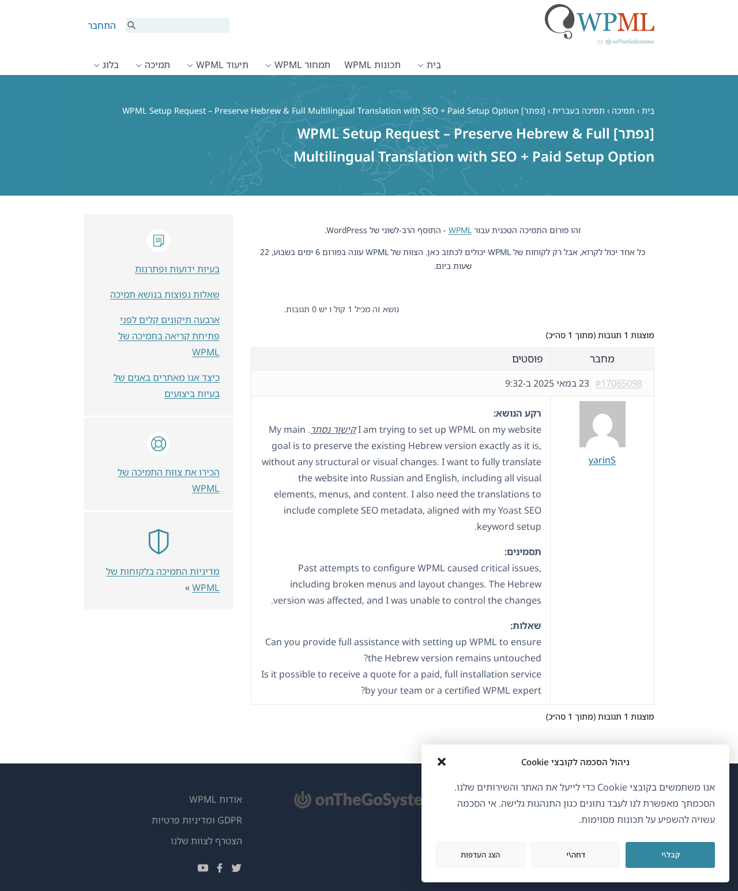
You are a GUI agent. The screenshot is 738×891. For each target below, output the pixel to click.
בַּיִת (434, 64)
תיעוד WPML (222, 64)
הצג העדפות (480, 854)
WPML (460, 229)
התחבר (102, 25)
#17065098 (618, 383)
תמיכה (157, 64)
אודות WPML (215, 799)
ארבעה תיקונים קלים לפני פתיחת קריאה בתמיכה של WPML (169, 335)
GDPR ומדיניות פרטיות (197, 820)
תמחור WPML (302, 64)
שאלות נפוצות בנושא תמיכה (165, 294)
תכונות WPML (372, 64)
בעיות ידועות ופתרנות (177, 269)
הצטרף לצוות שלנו (206, 840)
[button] (441, 762)
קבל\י (670, 854)
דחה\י (575, 854)
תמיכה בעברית (578, 110)
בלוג (111, 64)
